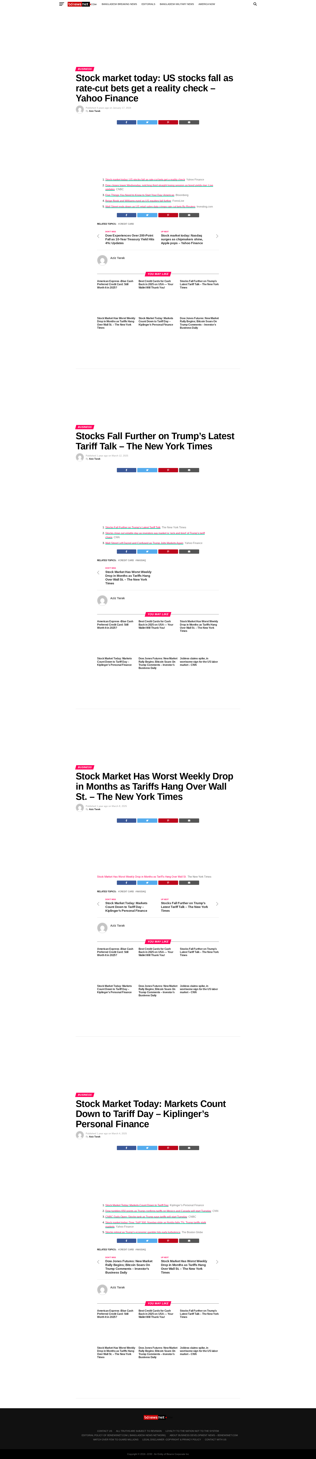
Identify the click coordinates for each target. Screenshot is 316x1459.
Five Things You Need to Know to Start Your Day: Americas (139, 195)
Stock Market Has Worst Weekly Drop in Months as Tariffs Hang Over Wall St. (141, 876)
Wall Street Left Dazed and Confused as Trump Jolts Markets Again (144, 543)
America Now (206, 4)
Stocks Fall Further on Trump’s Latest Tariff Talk (132, 527)
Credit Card (126, 224)
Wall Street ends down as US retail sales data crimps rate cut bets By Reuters (150, 206)
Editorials (148, 4)
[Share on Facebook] (126, 122)
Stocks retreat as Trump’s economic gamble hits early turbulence (142, 1232)
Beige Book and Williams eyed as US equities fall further (138, 200)
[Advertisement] (158, 41)
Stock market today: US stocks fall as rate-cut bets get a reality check (145, 179)
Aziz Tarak (94, 111)
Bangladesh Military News (177, 4)
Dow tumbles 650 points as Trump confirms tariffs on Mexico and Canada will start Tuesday (158, 1211)
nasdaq (141, 560)
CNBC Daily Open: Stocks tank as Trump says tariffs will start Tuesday (146, 1216)
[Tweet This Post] (147, 122)
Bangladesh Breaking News (119, 4)
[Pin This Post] (168, 122)
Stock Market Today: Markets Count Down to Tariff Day (137, 1205)
